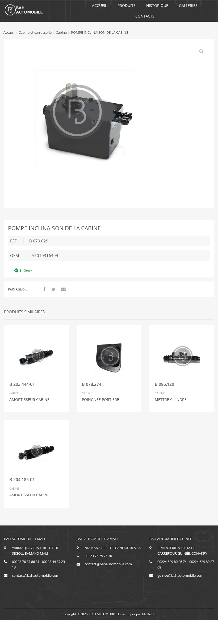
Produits (127, 5)
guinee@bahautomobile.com (180, 575)
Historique (157, 5)
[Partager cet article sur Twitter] (52, 289)
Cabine (61, 32)
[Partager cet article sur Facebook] (43, 289)
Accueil (99, 5)
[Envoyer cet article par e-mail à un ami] (62, 289)
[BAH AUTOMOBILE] (24, 14)
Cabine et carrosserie (35, 32)
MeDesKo (149, 614)
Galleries (188, 5)
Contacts (144, 16)
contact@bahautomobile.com (35, 575)
